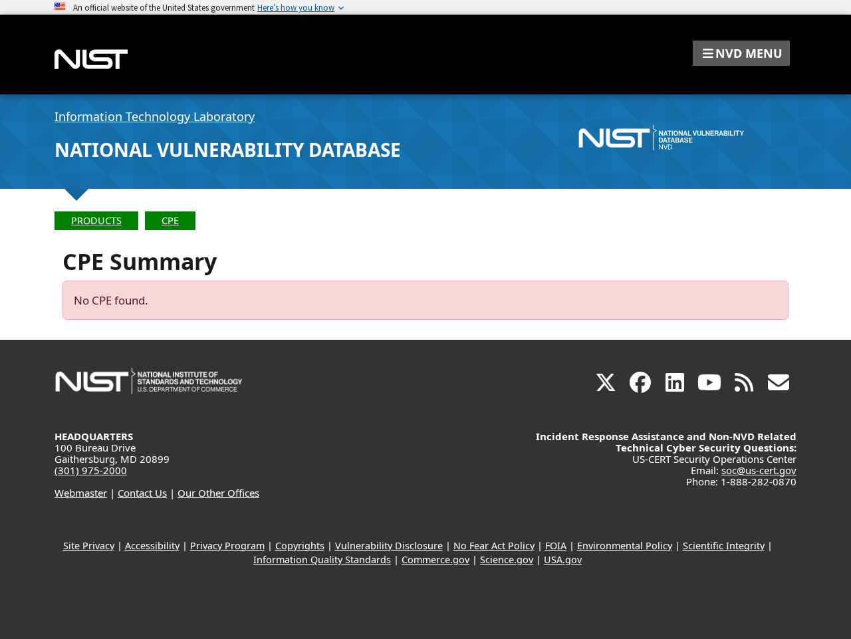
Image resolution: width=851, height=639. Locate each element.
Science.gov (506, 559)
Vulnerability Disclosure (389, 545)
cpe (170, 220)
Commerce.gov (435, 559)
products (96, 220)
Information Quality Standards (322, 559)
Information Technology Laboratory (155, 116)
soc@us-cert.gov (758, 470)
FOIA (555, 545)
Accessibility (152, 545)
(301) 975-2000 (91, 470)
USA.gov (563, 559)
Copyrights (299, 545)
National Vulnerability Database (228, 149)
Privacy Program (227, 545)
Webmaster (81, 492)
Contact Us (142, 492)
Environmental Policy (624, 545)
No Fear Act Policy (494, 545)
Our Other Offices (218, 492)
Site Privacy (88, 545)
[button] (741, 53)
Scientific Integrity (724, 545)
